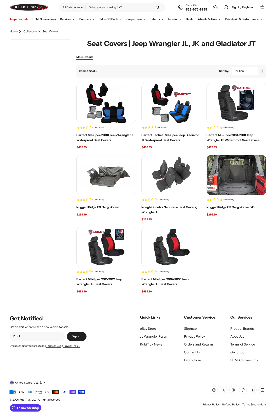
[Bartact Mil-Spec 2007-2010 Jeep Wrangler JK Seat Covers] (171, 247)
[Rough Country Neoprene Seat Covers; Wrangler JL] (171, 175)
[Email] (215, 7)
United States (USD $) (28, 382)
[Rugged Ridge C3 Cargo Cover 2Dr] (236, 175)
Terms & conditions (254, 404)
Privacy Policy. (71, 345)
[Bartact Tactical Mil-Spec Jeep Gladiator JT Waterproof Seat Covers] (171, 103)
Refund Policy (231, 404)
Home (14, 31)
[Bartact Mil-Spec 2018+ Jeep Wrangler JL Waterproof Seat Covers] (106, 103)
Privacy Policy (211, 404)
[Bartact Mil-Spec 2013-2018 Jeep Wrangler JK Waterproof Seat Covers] (236, 103)
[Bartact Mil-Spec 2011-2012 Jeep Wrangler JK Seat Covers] (106, 247)
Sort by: (224, 71)
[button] (106, 128)
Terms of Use (53, 345)
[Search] (158, 7)
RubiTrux (25, 399)
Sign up (76, 336)
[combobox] (112, 7)
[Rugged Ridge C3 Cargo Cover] (106, 175)
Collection (30, 31)
